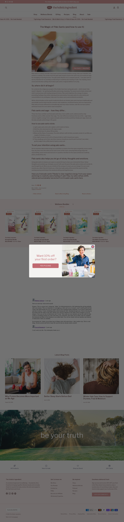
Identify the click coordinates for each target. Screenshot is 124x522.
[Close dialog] (92, 246)
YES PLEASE (45, 266)
